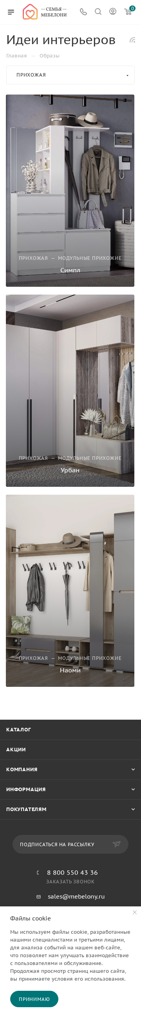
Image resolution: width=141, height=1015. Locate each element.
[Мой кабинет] (112, 12)
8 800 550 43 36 (72, 872)
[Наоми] (70, 591)
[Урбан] (70, 391)
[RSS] (132, 39)
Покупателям (26, 809)
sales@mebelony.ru (76, 896)
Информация (26, 789)
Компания (21, 769)
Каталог (18, 729)
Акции (16, 749)
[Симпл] (70, 191)
